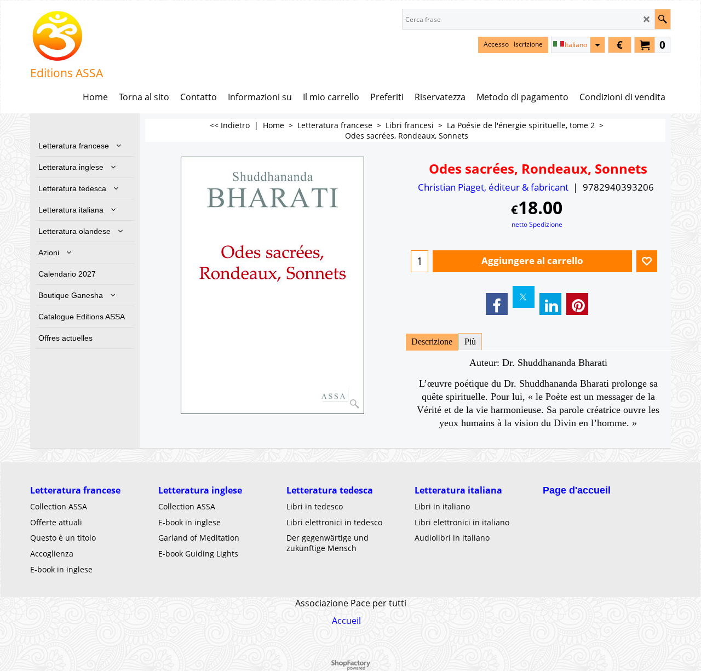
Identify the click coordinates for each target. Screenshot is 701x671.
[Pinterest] (577, 304)
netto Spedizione (537, 224)
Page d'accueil (577, 490)
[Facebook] (497, 304)
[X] (524, 297)
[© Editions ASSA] (66, 36)
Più (470, 341)
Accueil (346, 621)
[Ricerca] (662, 19)
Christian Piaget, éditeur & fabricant (493, 187)
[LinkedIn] (550, 304)
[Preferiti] (646, 261)
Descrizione (431, 341)
